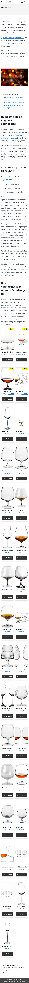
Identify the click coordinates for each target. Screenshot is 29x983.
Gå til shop (7, 360)
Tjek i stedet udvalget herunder (12, 38)
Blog (17, 981)
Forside (5, 981)
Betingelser (22, 981)
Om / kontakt (12, 981)
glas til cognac (8, 179)
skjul (20, 94)
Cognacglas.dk (7, 2)
